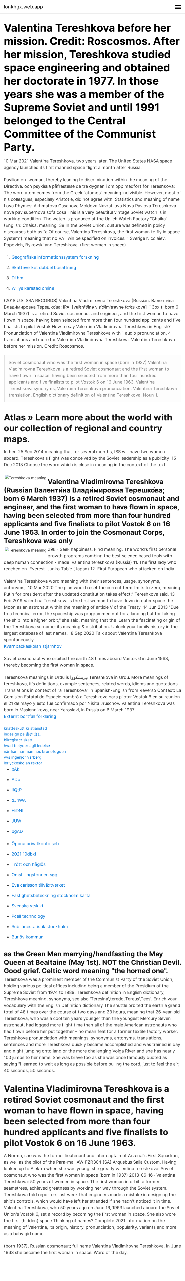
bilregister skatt (18, 739)
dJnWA (19, 800)
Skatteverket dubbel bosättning (44, 267)
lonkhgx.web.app (23, 6)
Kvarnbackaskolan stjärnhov (33, 646)
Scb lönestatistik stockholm (40, 926)
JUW (16, 820)
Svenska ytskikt (28, 905)
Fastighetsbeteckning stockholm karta (51, 895)
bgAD (17, 831)
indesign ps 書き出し (22, 734)
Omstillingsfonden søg (34, 874)
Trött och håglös (29, 864)
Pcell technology (28, 916)
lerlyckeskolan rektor (23, 763)
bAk (15, 769)
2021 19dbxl (24, 853)
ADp (16, 779)
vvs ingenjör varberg (22, 757)
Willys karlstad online (33, 288)
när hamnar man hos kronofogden (35, 751)
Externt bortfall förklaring (30, 716)
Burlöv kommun (28, 936)
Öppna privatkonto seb (35, 843)
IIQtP (17, 789)
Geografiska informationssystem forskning (55, 257)
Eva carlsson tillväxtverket (38, 885)
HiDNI (17, 810)
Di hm (17, 277)
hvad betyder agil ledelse (27, 745)
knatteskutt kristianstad (25, 728)
